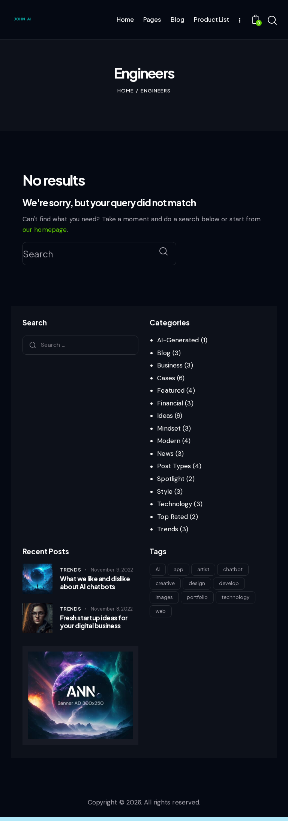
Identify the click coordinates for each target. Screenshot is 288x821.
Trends (167, 529)
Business (170, 365)
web (161, 611)
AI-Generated (178, 340)
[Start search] (272, 21)
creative (165, 583)
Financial (170, 403)
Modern (168, 441)
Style (164, 491)
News (165, 453)
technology (235, 597)
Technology (174, 504)
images (164, 597)
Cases (166, 378)
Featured (170, 390)
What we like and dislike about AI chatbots (95, 583)
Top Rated (172, 517)
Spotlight (170, 479)
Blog (163, 353)
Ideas (165, 415)
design (197, 583)
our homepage (44, 229)
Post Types (174, 466)
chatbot (233, 569)
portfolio (197, 597)
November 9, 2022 (112, 570)
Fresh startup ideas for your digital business (94, 622)
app (178, 569)
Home (125, 91)
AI (158, 569)
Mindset (169, 428)
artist (203, 569)
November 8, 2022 (112, 609)
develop (229, 583)
